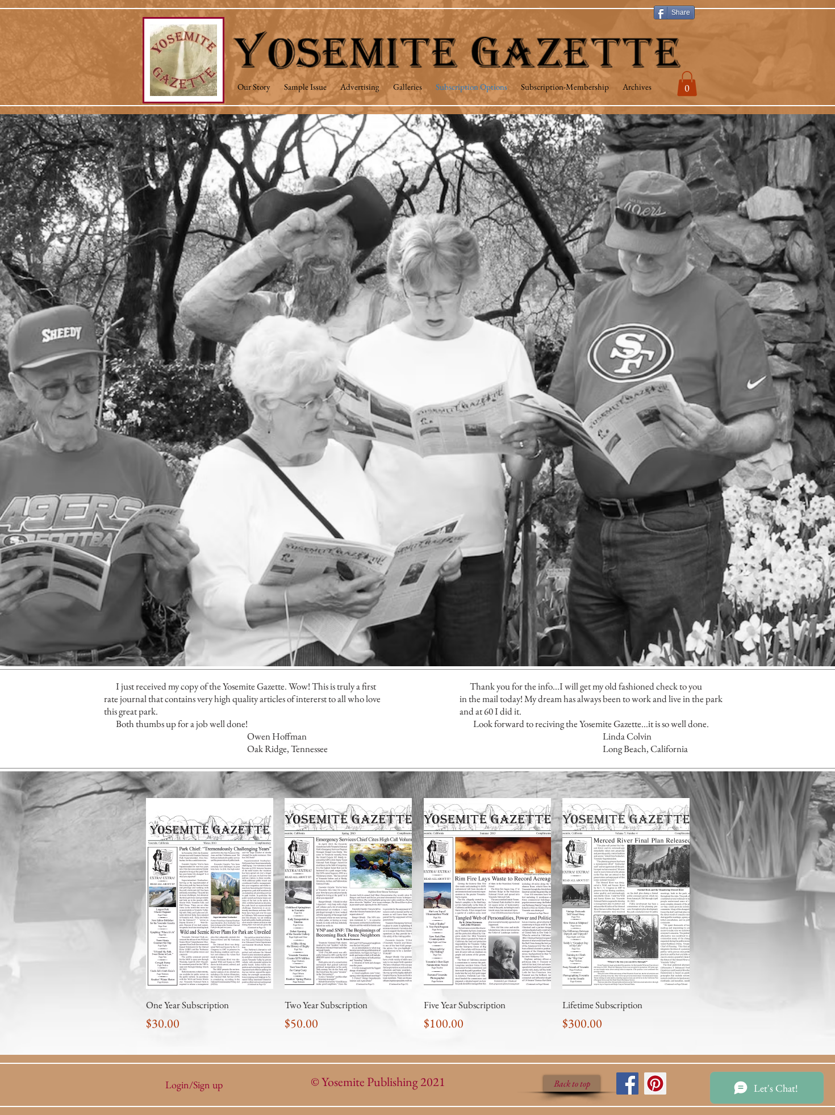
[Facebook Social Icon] (627, 1083)
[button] (687, 83)
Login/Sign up (194, 1084)
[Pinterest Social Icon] (655, 1083)
